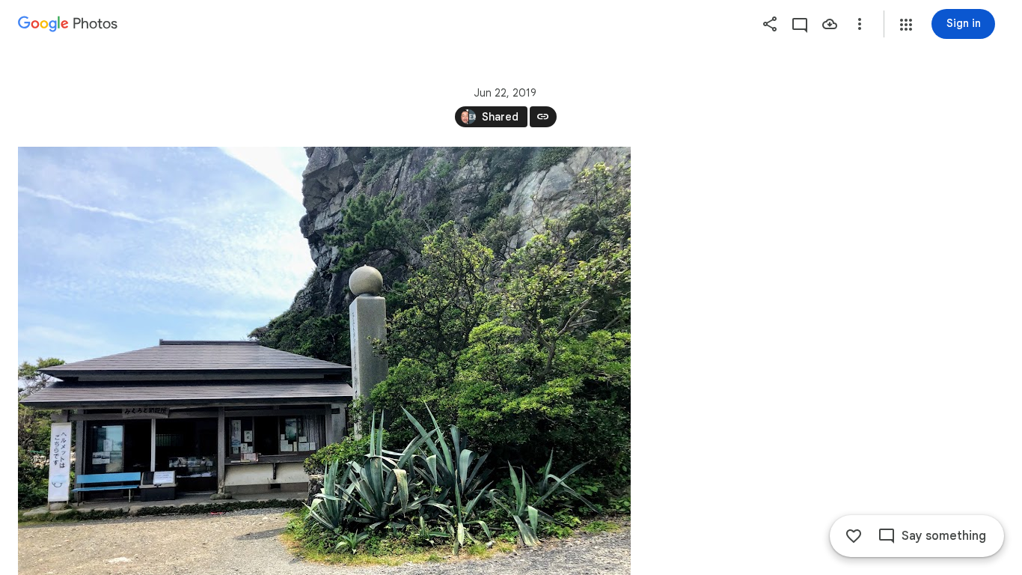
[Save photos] (830, 24)
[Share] (770, 24)
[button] (906, 25)
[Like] (854, 536)
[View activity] (800, 24)
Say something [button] (944, 536)
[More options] (860, 24)
